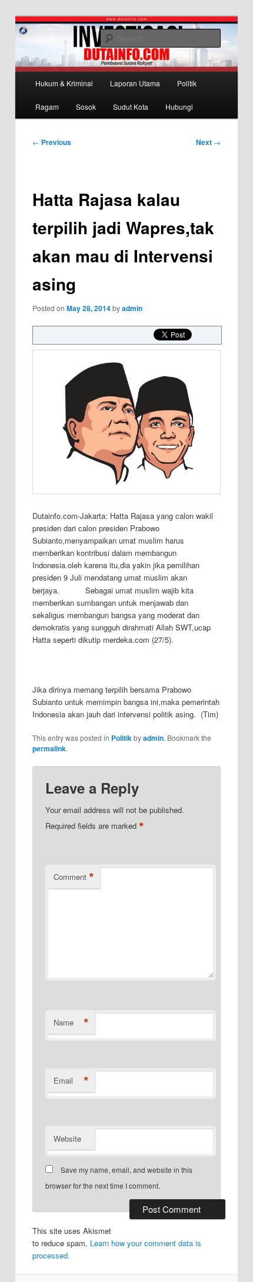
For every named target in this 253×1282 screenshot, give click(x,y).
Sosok (86, 107)
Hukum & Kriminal (64, 83)
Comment (74, 877)
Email (71, 1080)
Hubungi (179, 107)
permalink (49, 748)
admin (132, 308)
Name (71, 1022)
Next (208, 142)
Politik (187, 83)
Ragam (47, 107)
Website (67, 1138)
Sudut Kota (130, 107)
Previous (51, 142)
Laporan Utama (135, 83)
